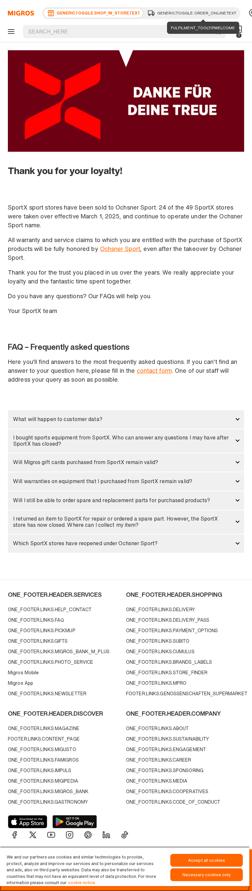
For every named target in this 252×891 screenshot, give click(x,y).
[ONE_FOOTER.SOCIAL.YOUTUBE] (51, 834)
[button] (126, 419)
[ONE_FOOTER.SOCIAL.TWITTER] (32, 834)
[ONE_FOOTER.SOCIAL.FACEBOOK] (14, 834)
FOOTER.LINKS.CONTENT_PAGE (44, 738)
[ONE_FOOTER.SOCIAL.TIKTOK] (124, 834)
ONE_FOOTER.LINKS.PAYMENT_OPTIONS (172, 630)
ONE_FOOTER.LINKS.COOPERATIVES (167, 791)
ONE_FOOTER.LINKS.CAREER (158, 759)
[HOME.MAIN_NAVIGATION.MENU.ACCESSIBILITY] (10, 31)
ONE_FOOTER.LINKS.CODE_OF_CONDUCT (173, 801)
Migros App (20, 682)
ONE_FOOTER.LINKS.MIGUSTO (42, 749)
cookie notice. (82, 883)
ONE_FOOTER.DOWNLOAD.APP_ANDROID (74, 821)
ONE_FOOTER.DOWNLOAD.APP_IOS (27, 821)
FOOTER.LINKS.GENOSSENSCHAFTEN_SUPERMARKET (183, 693)
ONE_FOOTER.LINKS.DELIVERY (160, 609)
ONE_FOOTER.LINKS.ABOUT (157, 728)
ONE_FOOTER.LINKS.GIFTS (38, 640)
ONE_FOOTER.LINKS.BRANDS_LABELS (169, 661)
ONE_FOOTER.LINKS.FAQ (36, 619)
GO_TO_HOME (19, 13)
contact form (154, 370)
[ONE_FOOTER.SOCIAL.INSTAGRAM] (69, 834)
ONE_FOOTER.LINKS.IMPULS (40, 770)
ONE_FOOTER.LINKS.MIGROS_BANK (48, 791)
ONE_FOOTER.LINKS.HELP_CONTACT (50, 609)
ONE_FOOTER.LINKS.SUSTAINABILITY (167, 738)
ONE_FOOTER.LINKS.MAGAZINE (43, 728)
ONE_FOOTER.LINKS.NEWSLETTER (47, 693)
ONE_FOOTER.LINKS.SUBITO (158, 640)
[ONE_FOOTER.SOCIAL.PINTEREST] (87, 834)
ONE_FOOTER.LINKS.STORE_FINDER (166, 672)
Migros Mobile (23, 672)
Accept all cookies (206, 860)
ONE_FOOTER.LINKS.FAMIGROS (43, 759)
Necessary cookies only (206, 875)
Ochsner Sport (120, 248)
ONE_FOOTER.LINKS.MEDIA (156, 780)
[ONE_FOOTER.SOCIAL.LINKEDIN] (106, 834)
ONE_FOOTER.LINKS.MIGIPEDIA (43, 780)
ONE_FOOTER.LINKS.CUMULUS (160, 651)
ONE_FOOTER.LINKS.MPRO (156, 682)
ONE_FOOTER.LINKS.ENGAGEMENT (166, 749)
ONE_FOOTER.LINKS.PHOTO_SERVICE (50, 661)
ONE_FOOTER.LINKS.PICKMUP (41, 630)
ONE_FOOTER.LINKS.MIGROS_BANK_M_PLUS (59, 651)
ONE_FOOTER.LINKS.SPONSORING (164, 770)
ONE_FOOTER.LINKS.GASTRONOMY (48, 801)
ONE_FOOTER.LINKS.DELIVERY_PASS (167, 619)
